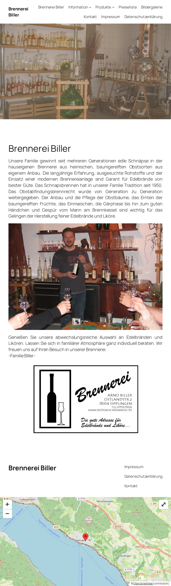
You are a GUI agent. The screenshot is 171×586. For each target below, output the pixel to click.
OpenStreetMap (143, 583)
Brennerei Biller (18, 12)
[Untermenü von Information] (90, 7)
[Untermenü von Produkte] (113, 7)
